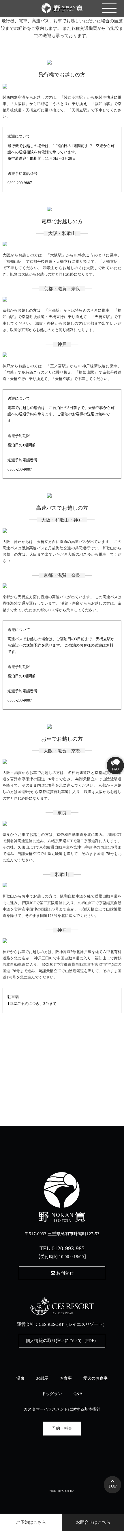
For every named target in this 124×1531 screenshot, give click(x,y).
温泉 (20, 1378)
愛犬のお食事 (95, 1378)
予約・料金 (62, 1428)
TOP (112, 1486)
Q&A (78, 1394)
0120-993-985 (68, 1248)
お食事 (66, 1378)
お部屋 (42, 1378)
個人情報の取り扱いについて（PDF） (62, 1340)
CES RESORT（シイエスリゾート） (73, 1324)
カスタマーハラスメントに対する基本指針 (62, 1409)
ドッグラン (52, 1394)
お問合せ (64, 1273)
